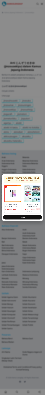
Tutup (22, 217)
